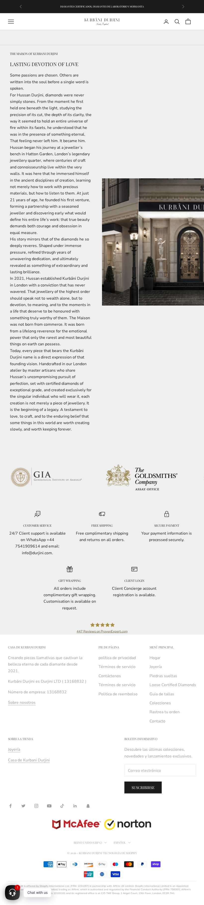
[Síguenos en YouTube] (49, 805)
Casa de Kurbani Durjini (29, 760)
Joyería (156, 666)
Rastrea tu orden (165, 712)
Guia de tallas (162, 694)
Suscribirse (143, 787)
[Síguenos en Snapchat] (88, 805)
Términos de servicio (117, 666)
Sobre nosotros (22, 702)
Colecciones (160, 703)
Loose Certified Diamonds (173, 685)
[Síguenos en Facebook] (10, 805)
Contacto (157, 721)
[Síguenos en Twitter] (23, 805)
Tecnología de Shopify (120, 853)
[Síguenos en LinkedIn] (75, 805)
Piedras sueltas (163, 676)
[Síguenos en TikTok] (62, 805)
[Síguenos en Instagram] (36, 805)
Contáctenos (110, 676)
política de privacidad (117, 658)
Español (120, 842)
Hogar (155, 658)
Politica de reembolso (118, 694)
